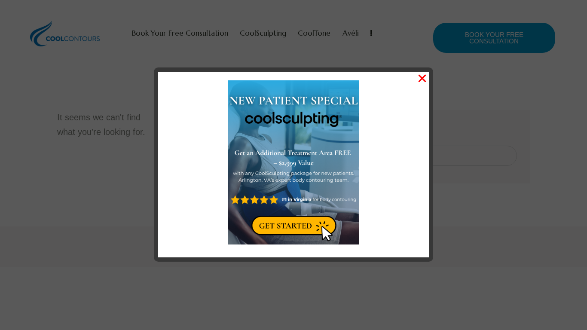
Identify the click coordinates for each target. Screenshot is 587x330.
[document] (293, 165)
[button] (422, 78)
